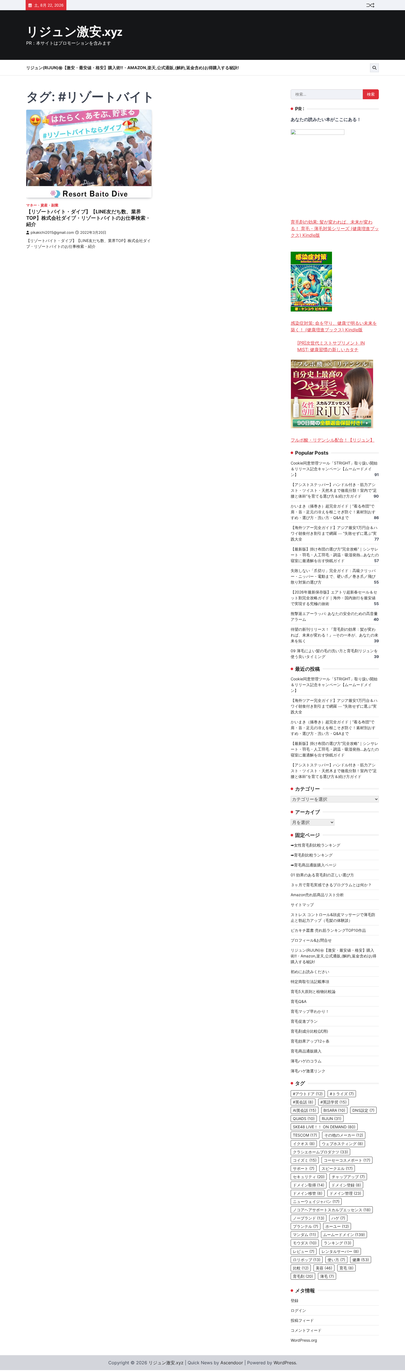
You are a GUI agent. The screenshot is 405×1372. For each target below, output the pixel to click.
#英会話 (303, 1102)
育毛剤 (303, 1276)
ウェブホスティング (342, 1143)
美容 (324, 1268)
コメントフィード (306, 1330)
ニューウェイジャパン (316, 1201)
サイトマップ (302, 904)
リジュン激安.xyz (74, 32)
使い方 (336, 1259)
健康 (360, 1259)
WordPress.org (304, 1340)
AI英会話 (304, 1110)
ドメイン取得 (308, 1185)
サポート (303, 1168)
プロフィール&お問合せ (311, 940)
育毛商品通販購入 (306, 1051)
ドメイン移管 (307, 1193)
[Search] (374, 68)
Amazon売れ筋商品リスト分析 (317, 894)
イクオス (304, 1143)
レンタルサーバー (340, 1251)
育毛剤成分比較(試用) (309, 1031)
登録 (294, 1300)
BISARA (334, 1110)
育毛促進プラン (304, 1021)
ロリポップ (306, 1259)
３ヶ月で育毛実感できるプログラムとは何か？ (331, 884)
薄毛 (327, 1276)
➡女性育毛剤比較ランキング (315, 845)
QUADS (304, 1118)
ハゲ (338, 1218)
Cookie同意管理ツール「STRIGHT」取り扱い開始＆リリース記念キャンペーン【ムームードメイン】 (334, 469)
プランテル (305, 1226)
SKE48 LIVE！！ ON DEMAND (324, 1126)
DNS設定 (363, 1110)
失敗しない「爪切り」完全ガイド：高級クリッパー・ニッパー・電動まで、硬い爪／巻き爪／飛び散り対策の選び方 (333, 576)
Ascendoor (231, 1362)
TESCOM (305, 1135)
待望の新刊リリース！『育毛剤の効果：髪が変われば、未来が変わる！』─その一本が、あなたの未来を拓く (334, 635)
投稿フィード (302, 1320)
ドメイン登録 (346, 1185)
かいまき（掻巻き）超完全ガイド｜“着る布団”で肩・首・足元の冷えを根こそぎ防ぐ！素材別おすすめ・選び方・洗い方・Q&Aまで (333, 512)
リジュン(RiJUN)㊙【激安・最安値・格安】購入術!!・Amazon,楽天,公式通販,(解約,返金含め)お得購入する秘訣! (132, 67)
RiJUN (331, 1118)
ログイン (298, 1310)
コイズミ (305, 1160)
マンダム (304, 1234)
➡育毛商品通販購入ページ (313, 865)
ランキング (337, 1243)
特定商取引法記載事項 (310, 981)
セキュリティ (309, 1176)
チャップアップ (348, 1176)
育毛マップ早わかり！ (310, 1011)
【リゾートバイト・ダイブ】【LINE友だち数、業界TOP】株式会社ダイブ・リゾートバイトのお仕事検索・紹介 (88, 218)
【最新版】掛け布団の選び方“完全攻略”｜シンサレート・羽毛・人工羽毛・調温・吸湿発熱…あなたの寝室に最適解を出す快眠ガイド (335, 555)
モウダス (305, 1243)
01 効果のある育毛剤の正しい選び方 (322, 874)
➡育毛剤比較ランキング (312, 855)
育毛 (346, 1268)
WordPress (285, 1362)
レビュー (303, 1251)
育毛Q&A (298, 1001)
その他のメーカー (343, 1135)
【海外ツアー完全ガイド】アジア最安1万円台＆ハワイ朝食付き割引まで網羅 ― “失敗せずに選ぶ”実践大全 (334, 533)
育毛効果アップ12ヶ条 (310, 1041)
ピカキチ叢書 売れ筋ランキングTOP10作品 (328, 930)
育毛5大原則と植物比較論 (313, 991)
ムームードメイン (344, 1234)
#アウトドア (308, 1093)
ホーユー (337, 1226)
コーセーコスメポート (347, 1160)
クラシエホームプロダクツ (320, 1152)
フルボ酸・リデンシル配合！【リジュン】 (332, 440)
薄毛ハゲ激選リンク (308, 1070)
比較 (301, 1268)
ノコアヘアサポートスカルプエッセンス (332, 1209)
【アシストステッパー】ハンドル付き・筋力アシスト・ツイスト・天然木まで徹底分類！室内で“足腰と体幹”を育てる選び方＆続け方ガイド (334, 490)
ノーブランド (308, 1218)
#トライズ (342, 1093)
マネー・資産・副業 (42, 205)
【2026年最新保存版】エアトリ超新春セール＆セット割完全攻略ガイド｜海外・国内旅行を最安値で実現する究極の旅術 (334, 598)
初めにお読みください (310, 971)
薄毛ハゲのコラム (306, 1061)
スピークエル (337, 1168)
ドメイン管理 (345, 1193)
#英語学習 (333, 1102)
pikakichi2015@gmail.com (52, 232)
